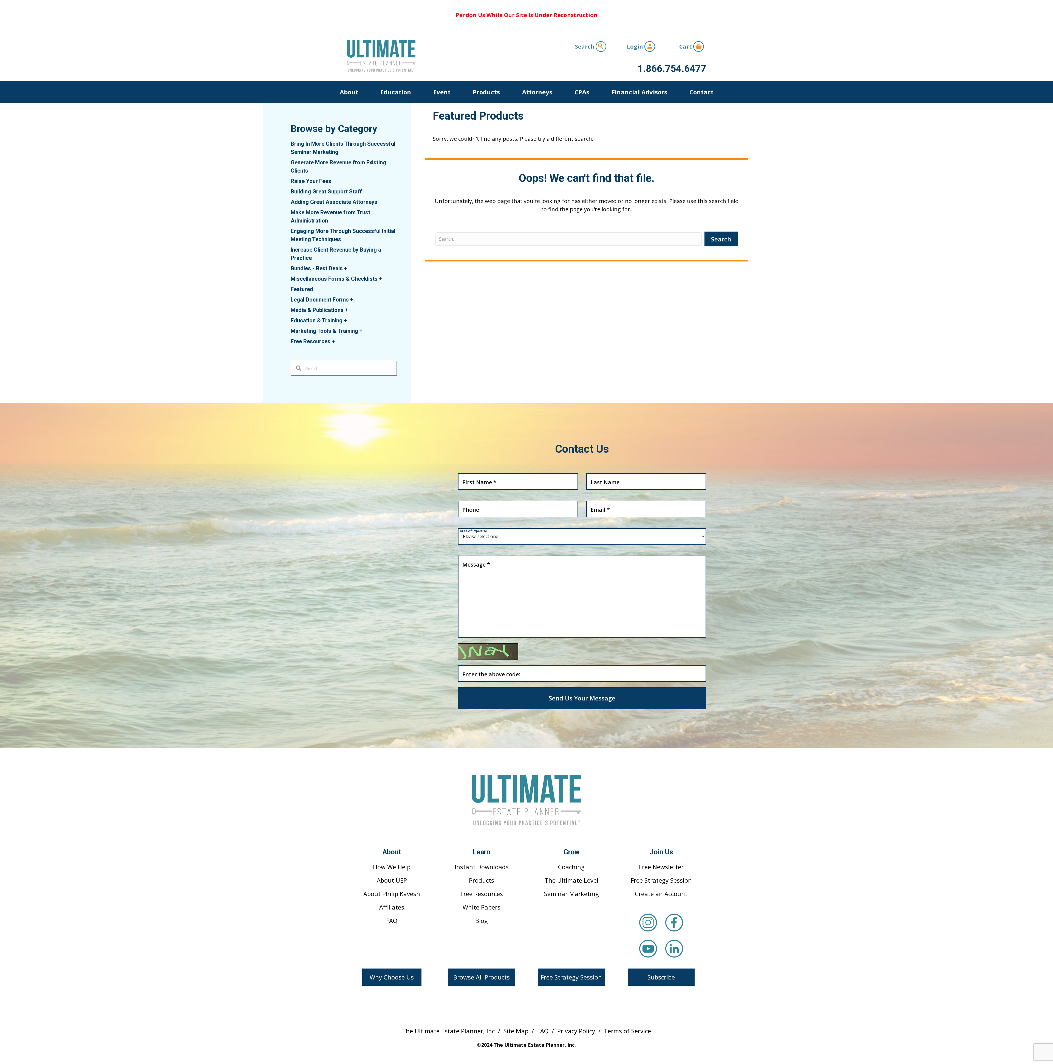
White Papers (481, 907)
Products (486, 92)
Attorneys (537, 92)
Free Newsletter (661, 867)
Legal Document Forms (322, 299)
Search (585, 46)
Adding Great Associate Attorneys (334, 202)
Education (395, 92)
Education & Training (319, 320)
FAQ (391, 920)
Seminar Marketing (571, 894)
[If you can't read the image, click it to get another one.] (488, 651)
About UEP (392, 880)
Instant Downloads (482, 867)
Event (442, 92)
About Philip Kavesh (391, 894)
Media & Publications (319, 310)
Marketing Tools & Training (327, 331)
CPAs (581, 92)
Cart (686, 46)
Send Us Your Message (582, 698)
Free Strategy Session (661, 880)
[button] (391, 977)
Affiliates (391, 907)
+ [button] (345, 268)
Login (635, 46)
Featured (302, 289)
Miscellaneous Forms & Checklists (336, 278)
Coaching (571, 867)
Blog (481, 920)
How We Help (392, 867)
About (349, 92)
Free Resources (313, 341)
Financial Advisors (639, 92)
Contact (701, 92)
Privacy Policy (576, 1031)
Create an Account (661, 894)
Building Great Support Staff (326, 191)
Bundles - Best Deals (319, 268)
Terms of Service (627, 1031)
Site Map (515, 1031)
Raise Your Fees (311, 181)
